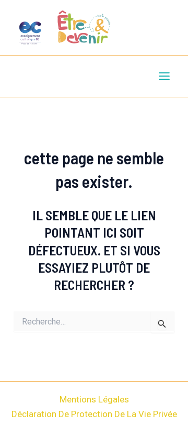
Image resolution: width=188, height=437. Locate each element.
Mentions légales (94, 399)
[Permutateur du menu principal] (164, 76)
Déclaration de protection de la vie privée (94, 414)
